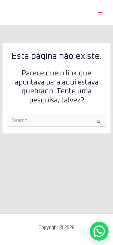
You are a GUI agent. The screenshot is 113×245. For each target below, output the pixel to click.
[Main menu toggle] (100, 12)
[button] (99, 231)
